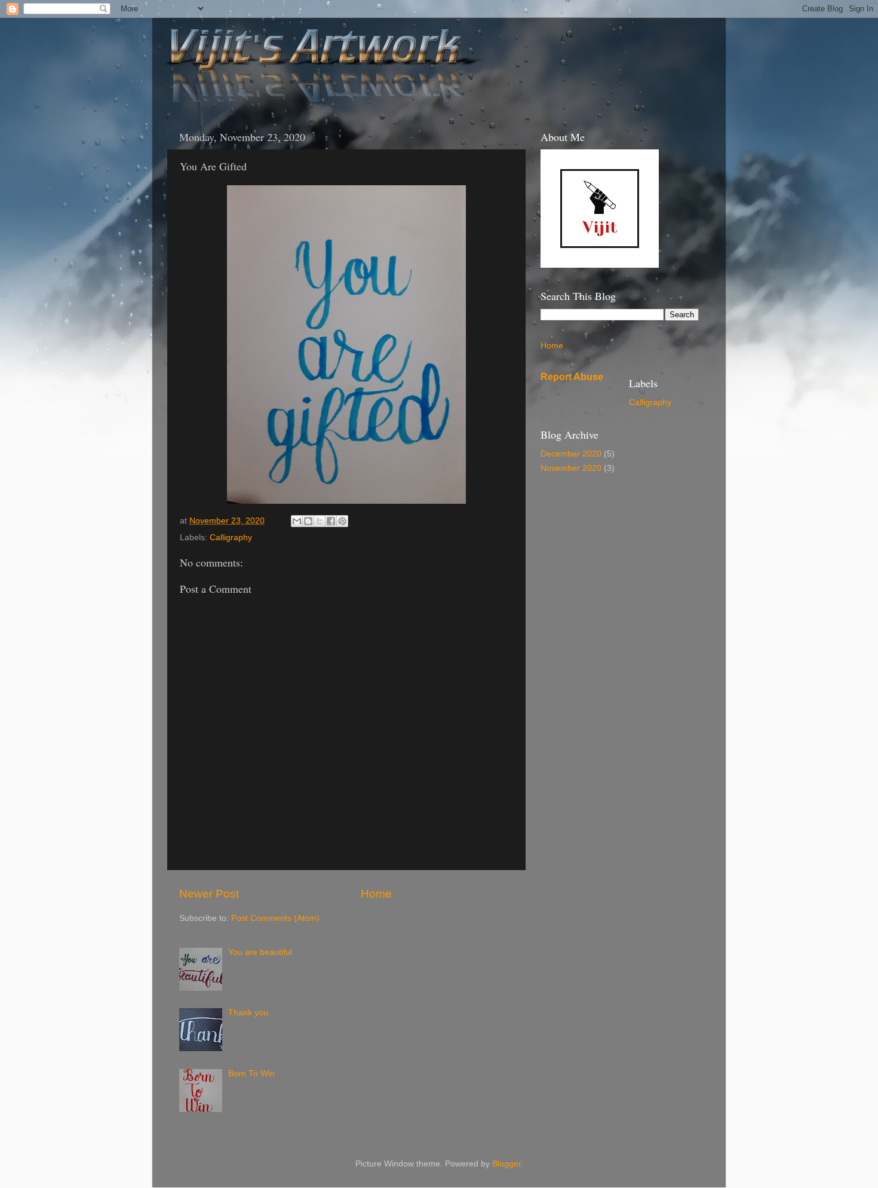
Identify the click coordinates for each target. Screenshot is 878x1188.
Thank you (248, 1012)
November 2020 (571, 468)
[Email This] (297, 521)
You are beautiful (260, 952)
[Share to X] (320, 521)
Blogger (506, 1163)
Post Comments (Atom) (275, 918)
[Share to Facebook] (331, 521)
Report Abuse (572, 377)
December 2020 (571, 453)
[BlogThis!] (308, 521)
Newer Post (209, 893)
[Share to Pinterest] (342, 521)
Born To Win (251, 1073)
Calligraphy (231, 537)
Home (376, 893)
